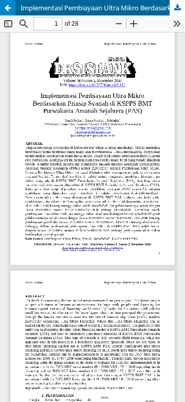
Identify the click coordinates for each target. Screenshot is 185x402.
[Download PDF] (177, 7)
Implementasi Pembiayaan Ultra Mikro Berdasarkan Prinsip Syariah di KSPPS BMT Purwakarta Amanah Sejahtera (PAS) (103, 7)
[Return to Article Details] (7, 7)
